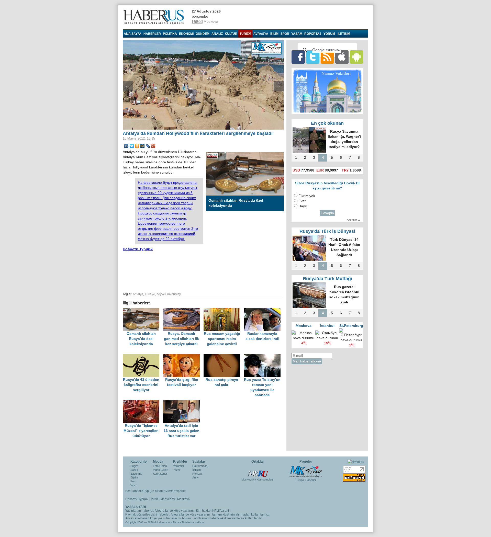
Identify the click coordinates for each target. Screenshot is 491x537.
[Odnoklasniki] (137, 146)
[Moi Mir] (142, 146)
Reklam (197, 473)
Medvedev (167, 499)
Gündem (202, 34)
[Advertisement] (203, 271)
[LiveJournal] (148, 146)
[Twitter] (132, 146)
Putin (154, 499)
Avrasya (260, 34)
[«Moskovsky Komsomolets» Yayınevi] (257, 471)
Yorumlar (178, 465)
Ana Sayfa (132, 34)
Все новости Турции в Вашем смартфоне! (155, 491)
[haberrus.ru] (155, 16)
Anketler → (354, 219)
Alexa (176, 522)
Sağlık (134, 469)
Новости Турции (138, 249)
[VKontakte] (126, 146)
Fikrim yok (306, 196)
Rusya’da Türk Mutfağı (327, 278)
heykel (161, 294)
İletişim (196, 469)
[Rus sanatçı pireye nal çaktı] (224, 357)
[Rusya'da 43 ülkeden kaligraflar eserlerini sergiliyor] (143, 357)
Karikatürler (160, 473)
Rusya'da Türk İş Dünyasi (327, 231)
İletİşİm (344, 34)
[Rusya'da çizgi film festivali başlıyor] (183, 357)
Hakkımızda (199, 465)
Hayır (302, 206)
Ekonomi (186, 34)
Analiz (217, 34)
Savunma (136, 473)
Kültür (231, 34)
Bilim (274, 34)
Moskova (183, 499)
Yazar (176, 469)
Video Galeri (160, 469)
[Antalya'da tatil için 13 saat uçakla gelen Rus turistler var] (183, 403)
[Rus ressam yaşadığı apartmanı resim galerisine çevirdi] (224, 311)
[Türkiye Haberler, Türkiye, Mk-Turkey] (305, 471)
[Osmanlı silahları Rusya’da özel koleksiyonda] (143, 311)
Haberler (152, 34)
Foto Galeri (160, 465)
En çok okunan (327, 123)
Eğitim (134, 477)
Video (133, 485)
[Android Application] (356, 57)
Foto (133, 481)
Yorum (329, 34)
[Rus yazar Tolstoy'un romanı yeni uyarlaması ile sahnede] (263, 357)
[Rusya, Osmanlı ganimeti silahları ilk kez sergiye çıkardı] (183, 311)
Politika (170, 34)
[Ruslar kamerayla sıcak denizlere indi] (263, 311)
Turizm (245, 34)
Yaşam (296, 34)
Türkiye (150, 294)
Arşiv (195, 477)
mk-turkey (174, 294)
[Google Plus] (153, 146)
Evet (302, 201)
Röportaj (312, 34)
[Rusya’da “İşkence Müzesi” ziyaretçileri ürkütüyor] (143, 403)
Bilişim (134, 465)
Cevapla (327, 213)
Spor (285, 34)
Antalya (138, 294)
